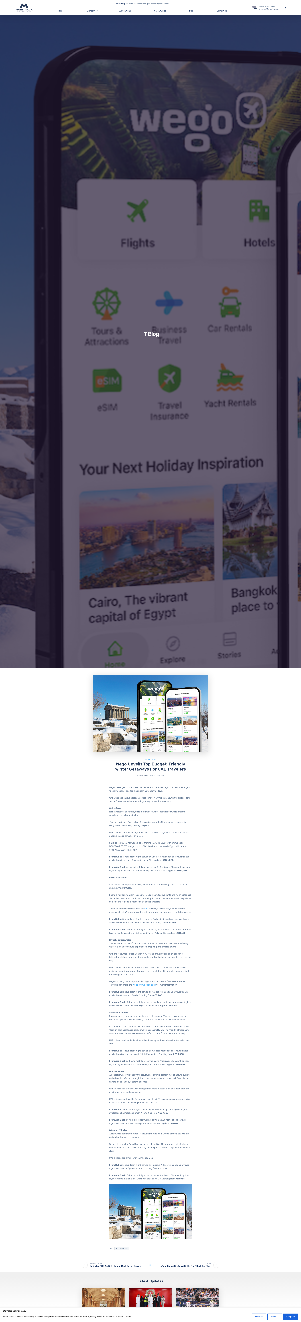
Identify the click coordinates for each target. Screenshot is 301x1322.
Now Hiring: (120, 4)
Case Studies (160, 11)
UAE (146, 908)
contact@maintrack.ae (269, 9)
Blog (191, 11)
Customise (258, 1317)
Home (60, 11)
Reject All (275, 1317)
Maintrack (143, 775)
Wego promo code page (144, 985)
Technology (123, 1248)
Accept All (290, 1317)
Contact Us (222, 11)
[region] (150, 1314)
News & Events (150, 760)
